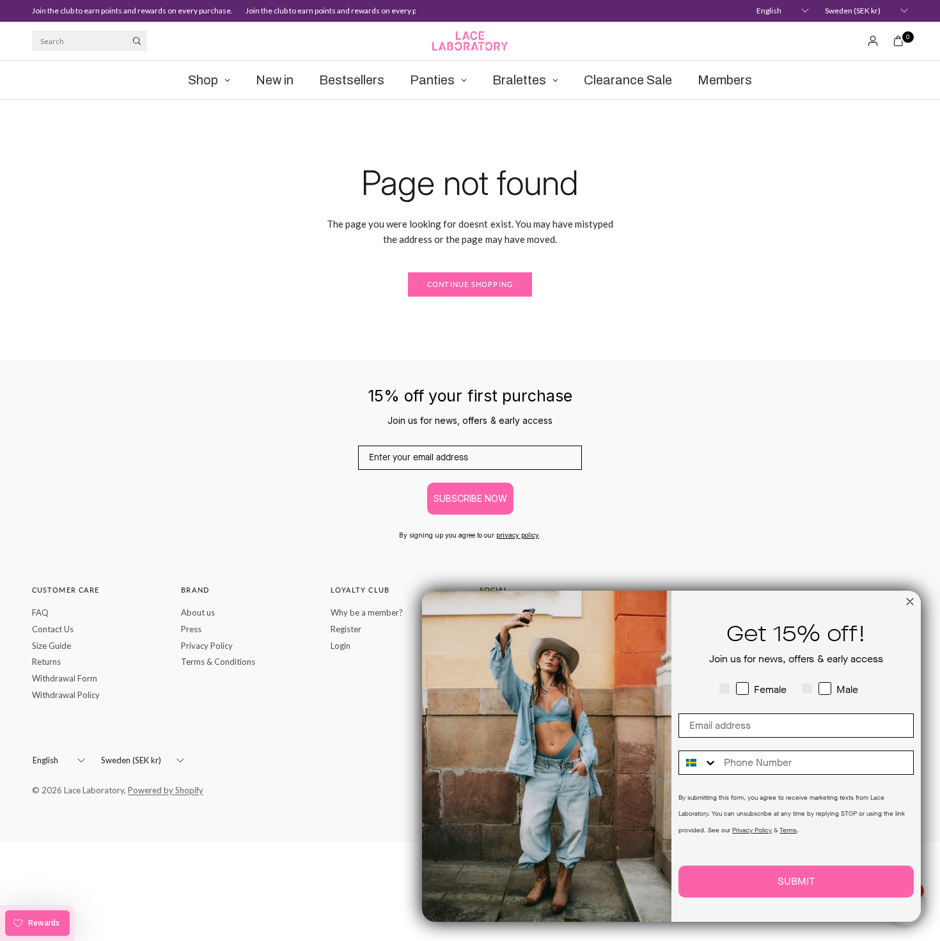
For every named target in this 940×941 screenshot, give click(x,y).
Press (191, 629)
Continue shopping (470, 284)
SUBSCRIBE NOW (470, 498)
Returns (46, 662)
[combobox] (698, 762)
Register (346, 629)
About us (198, 612)
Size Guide (51, 646)
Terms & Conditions (218, 662)
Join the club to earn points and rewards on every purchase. (126, 10)
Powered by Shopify (165, 790)
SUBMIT (796, 881)
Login (340, 646)
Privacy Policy (207, 646)
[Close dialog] (910, 601)
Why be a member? (367, 612)
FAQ (40, 612)
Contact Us (53, 629)
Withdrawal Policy (66, 695)
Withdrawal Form (64, 678)
